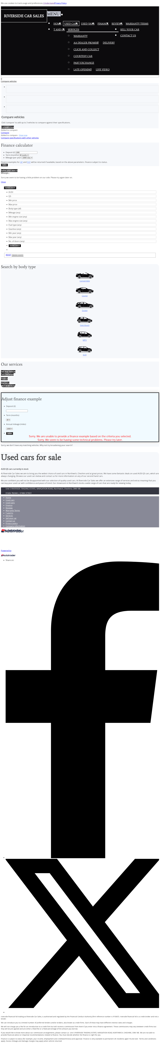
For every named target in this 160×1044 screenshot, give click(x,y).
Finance (9, 505)
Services (9, 515)
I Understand (49, 3)
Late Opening (83, 69)
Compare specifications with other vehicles (20, 138)
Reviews (9, 508)
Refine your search (9, 170)
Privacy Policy (61, 3)
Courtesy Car (83, 56)
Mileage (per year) (13, 157)
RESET (8, 255)
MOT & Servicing (8, 385)
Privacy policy (12, 523)
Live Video (103, 69)
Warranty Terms (13, 510)
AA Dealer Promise (86, 42)
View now (23, 135)
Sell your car (11, 518)
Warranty (80, 35)
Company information (15, 526)
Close (3, 182)
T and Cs (9, 513)
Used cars (10, 500)
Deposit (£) (10, 152)
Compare (5, 132)
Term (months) (12, 155)
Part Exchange (7, 374)
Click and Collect (86, 49)
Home (8, 497)
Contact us (10, 521)
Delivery (109, 42)
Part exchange (84, 62)
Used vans (10, 502)
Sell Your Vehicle (8, 371)
